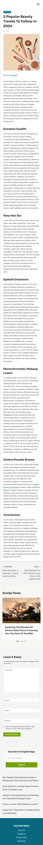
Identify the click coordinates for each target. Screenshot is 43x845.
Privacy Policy (21, 837)
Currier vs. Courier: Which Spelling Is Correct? (20, 804)
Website (7, 721)
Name (7, 700)
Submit (21, 765)
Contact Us (21, 834)
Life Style (7, 12)
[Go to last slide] (6, 618)
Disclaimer (21, 841)
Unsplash (14, 75)
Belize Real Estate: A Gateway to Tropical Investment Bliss (10, 571)
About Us (21, 830)
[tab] (17, 641)
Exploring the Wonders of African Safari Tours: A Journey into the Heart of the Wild (21, 630)
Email (7, 710)
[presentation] (21, 610)
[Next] (37, 618)
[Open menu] (38, 4)
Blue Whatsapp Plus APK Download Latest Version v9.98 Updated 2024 (31, 573)
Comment (8, 670)
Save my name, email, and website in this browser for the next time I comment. (20, 728)
